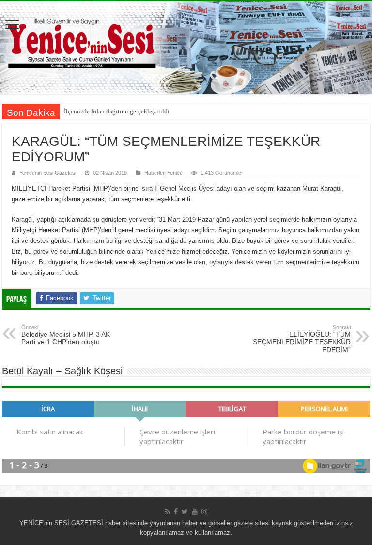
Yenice (175, 173)
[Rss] (167, 511)
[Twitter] (185, 511)
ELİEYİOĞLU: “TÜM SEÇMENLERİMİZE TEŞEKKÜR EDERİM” (302, 338)
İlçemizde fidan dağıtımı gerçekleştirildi (117, 111)
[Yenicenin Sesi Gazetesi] (186, 47)
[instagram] (204, 511)
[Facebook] (176, 511)
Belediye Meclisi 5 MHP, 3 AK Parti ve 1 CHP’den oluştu (65, 335)
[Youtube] (195, 511)
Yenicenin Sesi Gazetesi (47, 173)
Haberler (154, 173)
